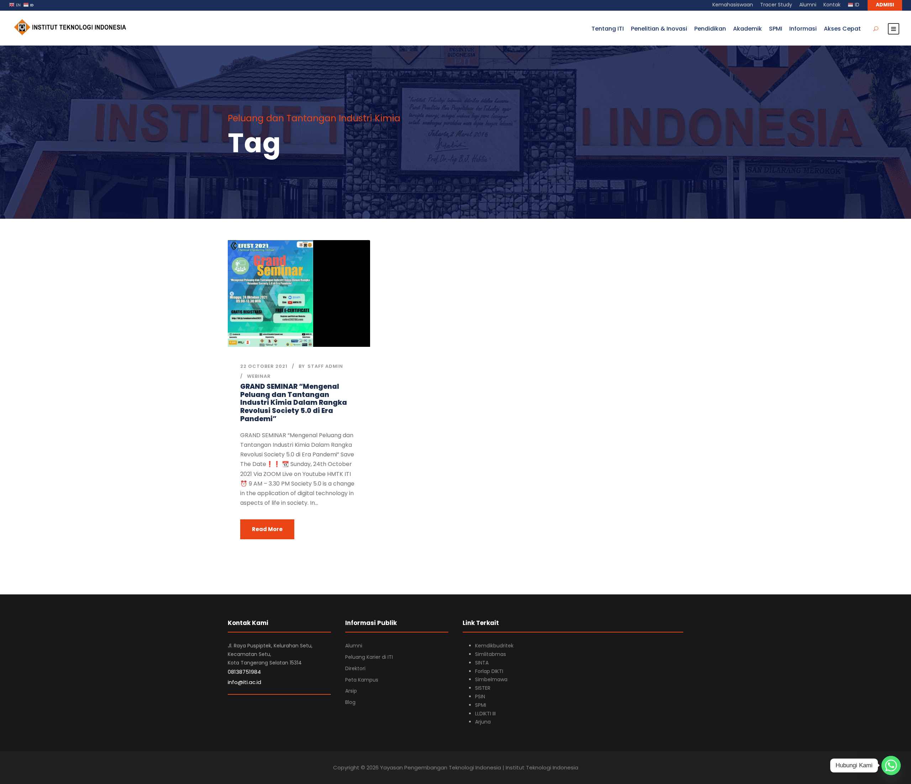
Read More (267, 529)
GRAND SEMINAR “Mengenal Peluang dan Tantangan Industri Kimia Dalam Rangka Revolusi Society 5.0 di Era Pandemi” (293, 403)
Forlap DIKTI (489, 671)
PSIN (480, 696)
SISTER (482, 688)
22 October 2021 (264, 366)
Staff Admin (325, 366)
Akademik (747, 29)
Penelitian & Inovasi (659, 29)
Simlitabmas (490, 654)
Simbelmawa (491, 679)
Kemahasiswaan (732, 4)
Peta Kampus (361, 679)
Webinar (259, 376)
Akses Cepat (842, 29)
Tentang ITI (607, 29)
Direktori (355, 668)
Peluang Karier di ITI (369, 657)
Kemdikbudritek (494, 645)
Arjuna (483, 721)
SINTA (482, 662)
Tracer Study (776, 4)
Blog (350, 702)
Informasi (803, 29)
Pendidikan (710, 29)
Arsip (351, 690)
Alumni (807, 4)
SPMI (775, 29)
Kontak (832, 4)
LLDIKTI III (485, 713)
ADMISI (885, 4)
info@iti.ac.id (244, 682)
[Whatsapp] (891, 765)
